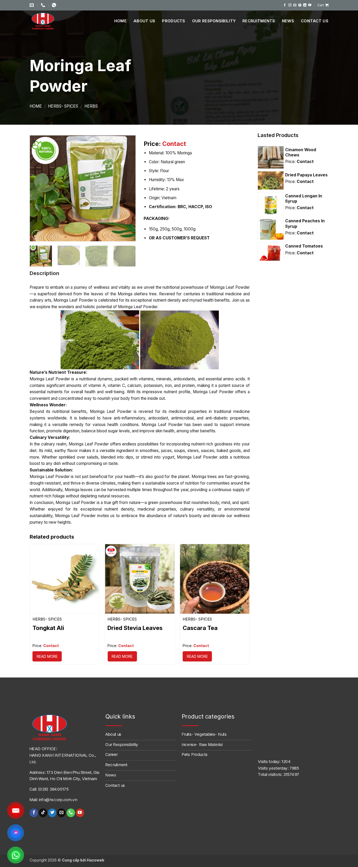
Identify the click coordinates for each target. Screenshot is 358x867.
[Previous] (38, 188)
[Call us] (70, 812)
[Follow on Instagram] (289, 5)
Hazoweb (95, 860)
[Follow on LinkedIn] (304, 5)
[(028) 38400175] (43, 5)
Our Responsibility (214, 20)
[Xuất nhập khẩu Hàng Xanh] (49, 20)
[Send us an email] (294, 5)
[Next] (127, 188)
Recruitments (258, 20)
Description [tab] (44, 273)
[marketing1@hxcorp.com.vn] (32, 5)
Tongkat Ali (48, 627)
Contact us (314, 20)
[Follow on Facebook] (284, 5)
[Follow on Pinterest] (299, 5)
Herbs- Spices (63, 106)
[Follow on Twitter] (52, 812)
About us (144, 20)
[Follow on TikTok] (43, 812)
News (288, 20)
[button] (322, 5)
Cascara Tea (200, 627)
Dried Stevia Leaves (134, 627)
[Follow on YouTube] (309, 5)
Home (120, 20)
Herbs (91, 106)
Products (173, 20)
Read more (47, 656)
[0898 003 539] (54, 5)
